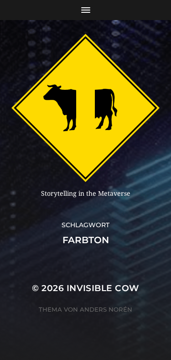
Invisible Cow (103, 288)
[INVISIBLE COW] (85, 108)
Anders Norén (106, 309)
